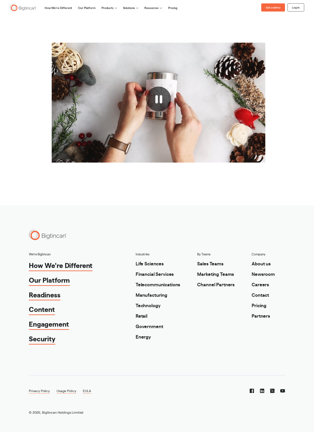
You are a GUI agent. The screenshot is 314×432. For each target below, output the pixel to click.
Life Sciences (150, 263)
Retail (141, 316)
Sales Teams (210, 263)
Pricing (172, 8)
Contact (260, 295)
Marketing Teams (215, 274)
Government (149, 326)
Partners (261, 316)
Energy (143, 336)
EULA (87, 390)
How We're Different (58, 8)
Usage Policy (66, 390)
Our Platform (86, 8)
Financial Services (155, 274)
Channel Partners (216, 284)
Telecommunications (158, 284)
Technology (148, 305)
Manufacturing (151, 295)
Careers (260, 284)
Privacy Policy (39, 390)
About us (261, 263)
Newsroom (263, 274)
